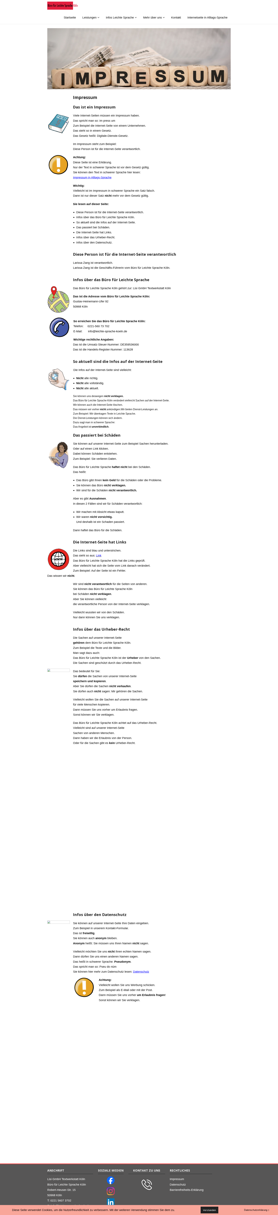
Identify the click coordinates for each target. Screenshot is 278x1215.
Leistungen (89, 17)
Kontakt (176, 17)
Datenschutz (141, 971)
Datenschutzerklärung (256, 1210)
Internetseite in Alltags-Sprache (207, 17)
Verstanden (209, 1210)
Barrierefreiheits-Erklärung (187, 1190)
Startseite (70, 17)
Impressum (177, 1179)
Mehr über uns (152, 17)
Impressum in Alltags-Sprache (92, 177)
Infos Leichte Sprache (120, 17)
